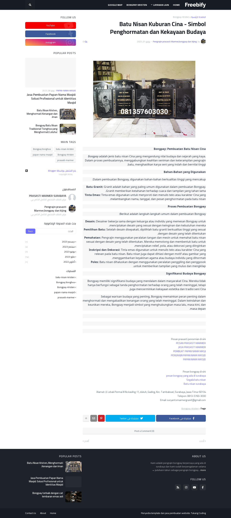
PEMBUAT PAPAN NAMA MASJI (189, 351)
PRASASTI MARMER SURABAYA (47, 196)
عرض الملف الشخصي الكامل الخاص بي (48, 199)
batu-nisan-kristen (65, 149)
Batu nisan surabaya (195, 383)
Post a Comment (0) (144, 431)
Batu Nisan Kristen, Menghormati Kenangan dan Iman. (42, 114)
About (43, 513)
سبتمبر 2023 (50, 247)
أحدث (201, 441)
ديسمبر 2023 (50, 242)
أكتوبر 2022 (50, 262)
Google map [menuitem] (115, 5)
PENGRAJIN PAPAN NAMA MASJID (188, 355)
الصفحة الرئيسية (198, 17)
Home (53, 513)
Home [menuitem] (176, 5)
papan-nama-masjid (42, 155)
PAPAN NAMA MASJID (194, 359)
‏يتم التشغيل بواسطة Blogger (62, 170)
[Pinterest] (101, 418)
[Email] (93, 418)
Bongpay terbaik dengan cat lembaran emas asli (47, 494)
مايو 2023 (50, 257)
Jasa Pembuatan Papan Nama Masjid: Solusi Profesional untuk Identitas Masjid (51, 98)
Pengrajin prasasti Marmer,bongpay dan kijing (50, 209)
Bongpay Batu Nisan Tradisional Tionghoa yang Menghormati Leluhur (43, 129)
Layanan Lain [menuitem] (161, 5)
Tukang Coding (198, 513)
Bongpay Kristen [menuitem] (136, 5)
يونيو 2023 (50, 251)
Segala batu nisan (196, 379)
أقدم (86, 441)
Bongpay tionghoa (42, 149)
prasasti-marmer (65, 160)
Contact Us (30, 513)
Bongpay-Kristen (181, 17)
